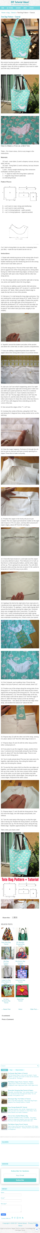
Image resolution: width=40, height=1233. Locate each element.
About (20, 1225)
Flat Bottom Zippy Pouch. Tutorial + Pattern (20, 1082)
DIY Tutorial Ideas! (20, 2)
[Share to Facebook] (15, 917)
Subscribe (20, 1180)
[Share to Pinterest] (16, 917)
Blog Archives (19, 1070)
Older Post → (34, 1009)
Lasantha (22, 1228)
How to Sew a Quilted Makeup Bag (18, 1116)
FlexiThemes (8, 1228)
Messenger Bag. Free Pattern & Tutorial (19, 1099)
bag (8, 12)
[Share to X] (13, 917)
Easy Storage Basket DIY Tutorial (17, 1107)
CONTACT (31, 8)
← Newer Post (5, 1009)
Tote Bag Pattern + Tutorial (10, 17)
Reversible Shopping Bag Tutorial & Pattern (20, 1090)
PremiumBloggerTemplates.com (32, 1228)
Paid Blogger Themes (20, 1230)
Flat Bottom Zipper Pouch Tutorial (18, 1124)
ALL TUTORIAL (10, 8)
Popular (4, 1070)
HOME (2, 8)
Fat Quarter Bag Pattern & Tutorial (18, 1073)
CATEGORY (18, 8)
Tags (11, 1070)
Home (3, 12)
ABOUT (25, 8)
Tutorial (13, 12)
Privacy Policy (32, 1223)
